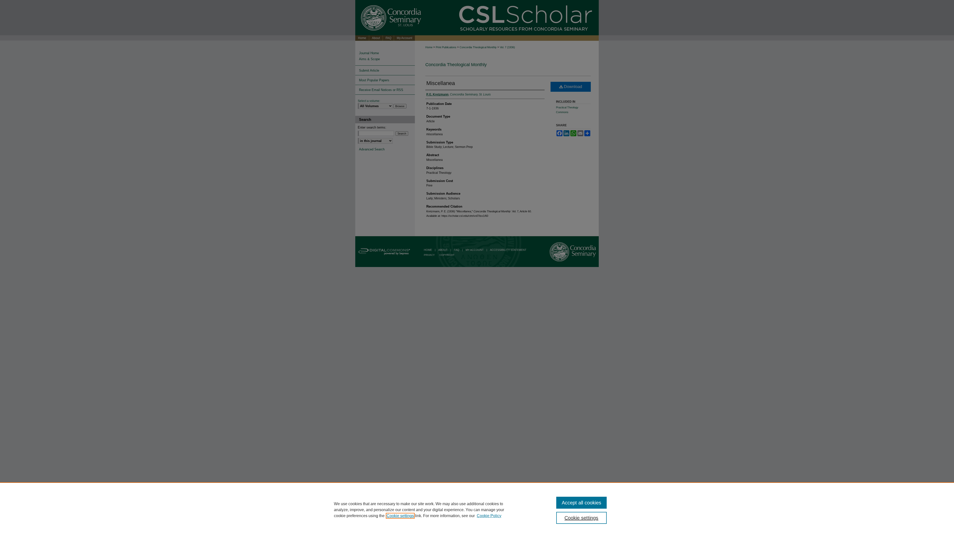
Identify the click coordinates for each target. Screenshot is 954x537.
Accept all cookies (581, 502)
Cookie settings (400, 516)
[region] (477, 509)
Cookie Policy (489, 516)
